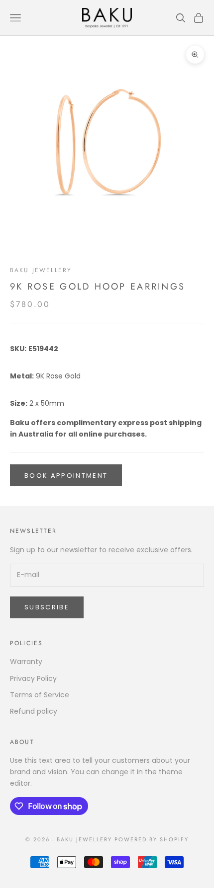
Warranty (26, 661)
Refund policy (33, 711)
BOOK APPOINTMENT (65, 475)
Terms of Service (39, 695)
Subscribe (46, 607)
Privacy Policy (33, 678)
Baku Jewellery (41, 270)
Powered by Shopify (151, 839)
